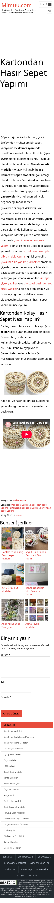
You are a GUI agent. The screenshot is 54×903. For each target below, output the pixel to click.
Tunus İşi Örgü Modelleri (14, 812)
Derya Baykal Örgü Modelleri (16, 818)
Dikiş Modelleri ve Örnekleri (16, 824)
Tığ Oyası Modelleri (12, 754)
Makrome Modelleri (12, 847)
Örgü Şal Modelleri (12, 789)
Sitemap (33, 875)
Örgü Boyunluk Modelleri (15, 807)
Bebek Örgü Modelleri (13, 772)
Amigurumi (9, 795)
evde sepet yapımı (19, 504)
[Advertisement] (27, 35)
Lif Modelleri (9, 766)
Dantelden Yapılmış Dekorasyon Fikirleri (12, 555)
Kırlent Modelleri (11, 842)
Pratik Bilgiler (9, 830)
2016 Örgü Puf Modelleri (9, 589)
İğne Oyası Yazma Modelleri (16, 742)
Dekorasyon (19, 500)
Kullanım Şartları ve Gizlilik (34, 869)
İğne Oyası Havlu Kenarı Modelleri (19, 737)
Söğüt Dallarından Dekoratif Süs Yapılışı (35, 555)
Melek (19, 515)
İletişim (21, 875)
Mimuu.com (16, 5)
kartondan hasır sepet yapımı (24, 507)
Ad (3, 682)
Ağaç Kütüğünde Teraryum (10, 625)
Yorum (5, 654)
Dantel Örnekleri (11, 777)
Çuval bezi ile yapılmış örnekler (20, 262)
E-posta (6, 697)
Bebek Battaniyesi (11, 783)
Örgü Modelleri (10, 760)
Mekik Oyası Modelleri (13, 748)
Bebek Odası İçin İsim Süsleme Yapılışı (34, 591)
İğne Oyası (8, 857)
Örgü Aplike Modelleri (13, 801)
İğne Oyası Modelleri (13, 731)
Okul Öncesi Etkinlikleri (14, 836)
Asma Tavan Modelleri (32, 625)
